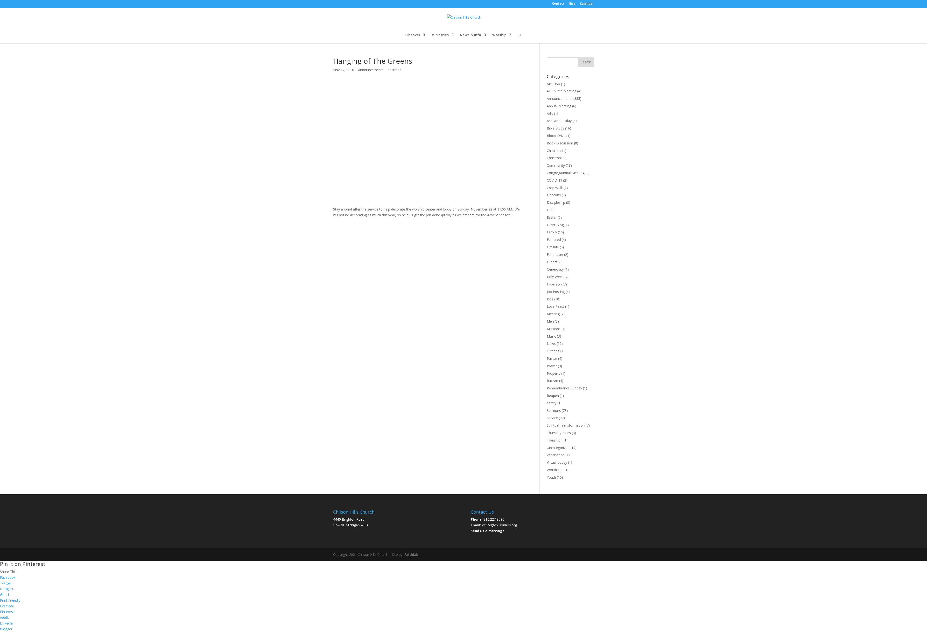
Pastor (552, 358)
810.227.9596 (494, 519)
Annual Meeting (559, 106)
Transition (554, 440)
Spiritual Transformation (566, 425)
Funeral (552, 262)
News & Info (470, 35)
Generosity (555, 269)
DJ (548, 210)
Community (556, 165)
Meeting (553, 314)
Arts (550, 113)
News (551, 343)
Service (552, 417)
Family (552, 232)
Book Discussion (560, 143)
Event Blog (555, 225)
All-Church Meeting (561, 91)
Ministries (440, 35)
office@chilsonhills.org (499, 525)
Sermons (554, 410)
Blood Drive (556, 135)
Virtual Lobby (557, 462)
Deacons (554, 195)
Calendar (587, 4)
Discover (412, 35)
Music (551, 336)
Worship (499, 35)
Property (553, 373)
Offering (553, 351)
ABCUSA (553, 84)
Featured (554, 239)
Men (550, 321)
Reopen (553, 395)
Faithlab (411, 554)
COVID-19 (554, 180)
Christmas (393, 70)
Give (572, 4)
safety (551, 403)
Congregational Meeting (565, 172)
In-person (554, 284)
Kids (550, 299)
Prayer (552, 366)
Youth (551, 477)
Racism (552, 380)
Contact (558, 4)
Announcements (371, 70)
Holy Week (555, 276)
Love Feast (555, 306)
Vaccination (556, 455)
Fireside (553, 247)
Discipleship (556, 202)
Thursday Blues (559, 432)
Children (553, 150)
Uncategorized (558, 447)
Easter (552, 217)
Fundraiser (555, 254)
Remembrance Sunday (564, 388)
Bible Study (555, 128)
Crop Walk (555, 187)
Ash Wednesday (559, 120)
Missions (554, 328)
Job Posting (556, 291)
